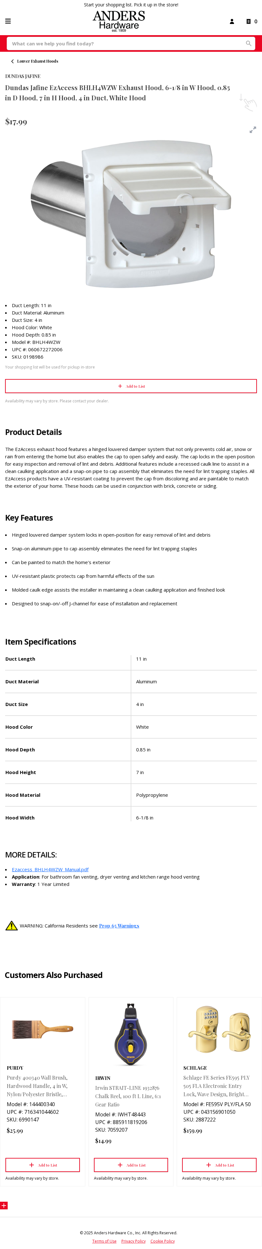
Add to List (135, 386)
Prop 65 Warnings (119, 925)
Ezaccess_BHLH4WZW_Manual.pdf (50, 869)
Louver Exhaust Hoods (37, 61)
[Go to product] (43, 1029)
